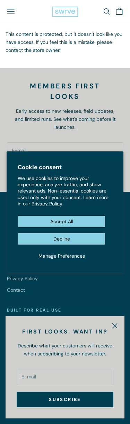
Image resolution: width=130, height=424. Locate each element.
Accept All (61, 221)
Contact (16, 290)
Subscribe (65, 399)
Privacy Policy (47, 204)
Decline (61, 239)
